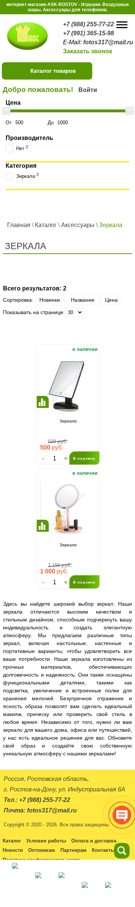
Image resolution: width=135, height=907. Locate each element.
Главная (18, 225)
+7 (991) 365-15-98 (88, 33)
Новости (13, 850)
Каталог (46, 225)
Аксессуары (77, 225)
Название (82, 300)
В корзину (84, 458)
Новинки (49, 300)
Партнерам (73, 850)
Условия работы (46, 841)
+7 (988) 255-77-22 (88, 24)
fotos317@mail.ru (108, 42)
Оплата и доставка (93, 841)
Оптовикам (41, 850)
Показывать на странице (33, 312)
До (51, 122)
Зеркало (68, 421)
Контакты (103, 850)
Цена (111, 300)
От (9, 122)
